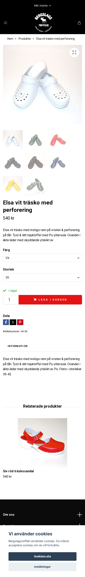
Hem (10, 38)
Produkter (25, 38)
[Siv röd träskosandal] (42, 443)
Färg (6, 250)
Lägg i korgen (53, 299)
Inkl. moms (41, 5)
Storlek (8, 269)
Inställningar (42, 566)
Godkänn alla (42, 556)
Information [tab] (18, 346)
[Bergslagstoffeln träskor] (43, 22)
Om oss (8, 515)
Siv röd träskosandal (18, 471)
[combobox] (42, 257)
